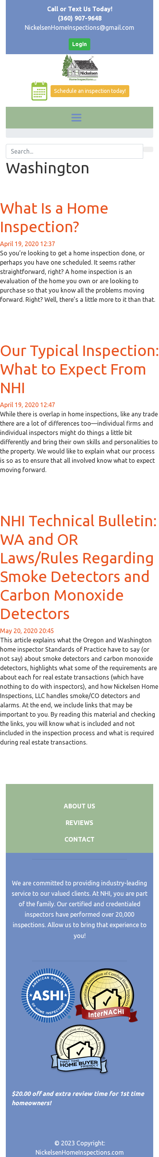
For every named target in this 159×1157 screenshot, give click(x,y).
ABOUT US (79, 806)
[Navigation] (76, 117)
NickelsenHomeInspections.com (80, 1152)
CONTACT (79, 839)
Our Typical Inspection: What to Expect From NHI (79, 369)
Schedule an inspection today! (90, 91)
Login (79, 44)
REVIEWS (79, 822)
